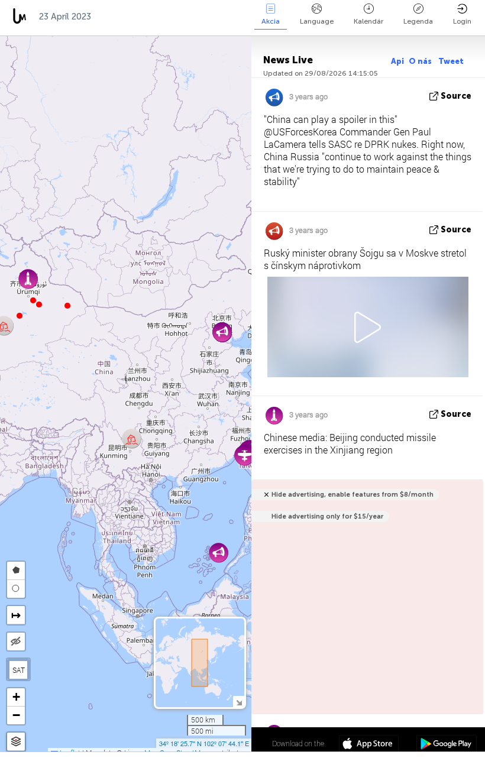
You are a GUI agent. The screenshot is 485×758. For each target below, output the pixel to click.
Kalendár (368, 21)
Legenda (418, 21)
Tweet (451, 61)
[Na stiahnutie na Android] (446, 745)
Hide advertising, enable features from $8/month (352, 494)
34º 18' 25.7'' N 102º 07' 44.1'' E (204, 743)
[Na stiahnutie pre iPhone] (369, 745)
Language (317, 21)
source (456, 96)
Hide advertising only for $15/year (327, 516)
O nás (421, 61)
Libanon (214, 16)
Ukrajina (159, 16)
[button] (33, 300)
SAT (18, 670)
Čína (112, 16)
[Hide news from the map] (16, 641)
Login (462, 21)
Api (397, 61)
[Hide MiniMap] (238, 701)
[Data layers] (16, 742)
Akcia (270, 21)
